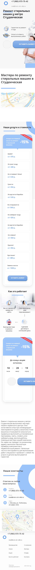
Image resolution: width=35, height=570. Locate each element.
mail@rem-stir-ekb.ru (18, 6)
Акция (10, 553)
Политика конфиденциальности (14, 565)
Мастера (26, 549)
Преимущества (13, 545)
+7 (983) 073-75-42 (19, 1)
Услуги (11, 549)
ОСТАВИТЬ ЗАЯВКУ (17, 278)
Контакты (26, 557)
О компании (27, 545)
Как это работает (13, 557)
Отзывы (26, 553)
